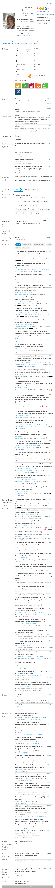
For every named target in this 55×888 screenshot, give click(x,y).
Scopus (35, 189)
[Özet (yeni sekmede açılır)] (46, 258)
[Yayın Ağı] (28, 49)
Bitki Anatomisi (33, 209)
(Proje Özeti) (18, 733)
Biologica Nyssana (19, 438)
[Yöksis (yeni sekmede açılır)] (48, 8)
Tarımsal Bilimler (42, 197)
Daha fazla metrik (40, 75)
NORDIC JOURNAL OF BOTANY (22, 258)
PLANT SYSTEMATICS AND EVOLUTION (23, 314)
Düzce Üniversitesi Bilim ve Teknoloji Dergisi (25, 340)
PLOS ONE (17, 406)
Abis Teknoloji (26, 886)
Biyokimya (27, 213)
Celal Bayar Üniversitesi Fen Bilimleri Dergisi (25, 281)
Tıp (40, 205)
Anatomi (20, 213)
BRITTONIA (17, 376)
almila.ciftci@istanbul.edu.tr (43, 11)
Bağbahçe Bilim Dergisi (20, 294)
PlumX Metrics (30, 260)
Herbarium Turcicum (20, 350)
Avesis (18, 189)
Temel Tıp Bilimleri (22, 209)
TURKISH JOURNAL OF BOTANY (22, 481)
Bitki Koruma (27, 201)
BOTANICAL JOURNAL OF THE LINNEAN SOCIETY (26, 364)
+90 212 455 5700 (40, 13)
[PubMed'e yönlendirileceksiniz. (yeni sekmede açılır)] (34, 328)
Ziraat (19, 201)
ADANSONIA (18, 390)
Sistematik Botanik (22, 205)
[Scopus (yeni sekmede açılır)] (40, 9)
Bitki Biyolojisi (44, 201)
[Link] (44, 294)
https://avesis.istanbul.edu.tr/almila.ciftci (45, 14)
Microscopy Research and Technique (23, 326)
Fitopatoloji (35, 201)
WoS (27, 189)
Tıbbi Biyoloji (36, 213)
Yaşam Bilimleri (31, 197)
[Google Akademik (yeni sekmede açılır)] (38, 8)
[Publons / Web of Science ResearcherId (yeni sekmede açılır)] (46, 8)
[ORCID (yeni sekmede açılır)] (43, 8)
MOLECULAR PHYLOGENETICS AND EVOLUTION (26, 470)
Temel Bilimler (21, 197)
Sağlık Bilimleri (33, 205)
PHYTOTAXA (17, 303)
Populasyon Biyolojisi (45, 209)
